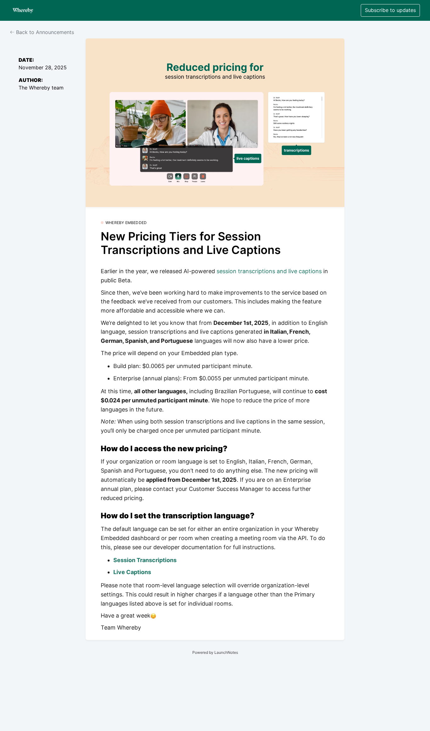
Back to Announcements (44, 32)
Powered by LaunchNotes (215, 652)
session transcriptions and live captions (270, 271)
